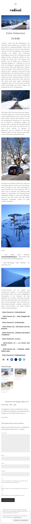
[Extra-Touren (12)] (20, 371)
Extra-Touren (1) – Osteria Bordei (13, 312)
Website (3, 471)
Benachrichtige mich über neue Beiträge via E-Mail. (13, 495)
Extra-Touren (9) (5, 389)
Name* (2, 455)
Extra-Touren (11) (5, 376)
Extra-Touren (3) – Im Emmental (13, 322)
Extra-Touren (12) (19, 376)
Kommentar (4, 433)
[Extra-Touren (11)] (7, 371)
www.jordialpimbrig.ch (9, 256)
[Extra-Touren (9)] (7, 385)
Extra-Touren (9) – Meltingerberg (13, 355)
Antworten (4, 417)
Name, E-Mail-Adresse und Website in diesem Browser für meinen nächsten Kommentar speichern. (14, 481)
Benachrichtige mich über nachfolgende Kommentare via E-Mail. (14, 489)
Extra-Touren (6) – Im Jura (11, 339)
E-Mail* (3, 463)
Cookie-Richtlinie (17, 517)
